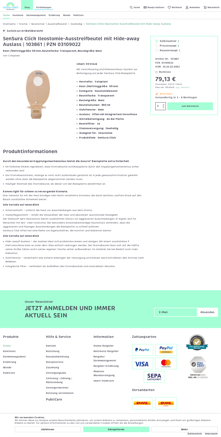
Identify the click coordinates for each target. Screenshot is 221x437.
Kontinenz (18, 15)
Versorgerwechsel (57, 387)
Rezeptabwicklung (57, 356)
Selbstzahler (168, 41)
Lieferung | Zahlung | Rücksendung (59, 380)
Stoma (6, 15)
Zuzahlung (52, 367)
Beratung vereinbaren (60, 393)
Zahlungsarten (144, 337)
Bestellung (53, 351)
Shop (27, 7)
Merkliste (165, 72)
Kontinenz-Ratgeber (106, 351)
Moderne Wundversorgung (104, 373)
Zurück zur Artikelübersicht (25, 30)
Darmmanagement (36, 15)
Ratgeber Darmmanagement (105, 358)
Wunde (66, 15)
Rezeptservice (55, 362)
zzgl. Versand (182, 87)
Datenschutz (195, 433)
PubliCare (78, 15)
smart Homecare (104, 380)
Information (104, 337)
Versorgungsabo (56, 373)
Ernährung (54, 15)
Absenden (207, 312)
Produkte (11, 337)
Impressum (211, 433)
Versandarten (143, 390)
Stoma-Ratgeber (104, 345)
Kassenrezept (169, 50)
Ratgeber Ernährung (106, 366)
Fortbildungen (43, 7)
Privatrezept (168, 45)
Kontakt (51, 345)
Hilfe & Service (58, 337)
